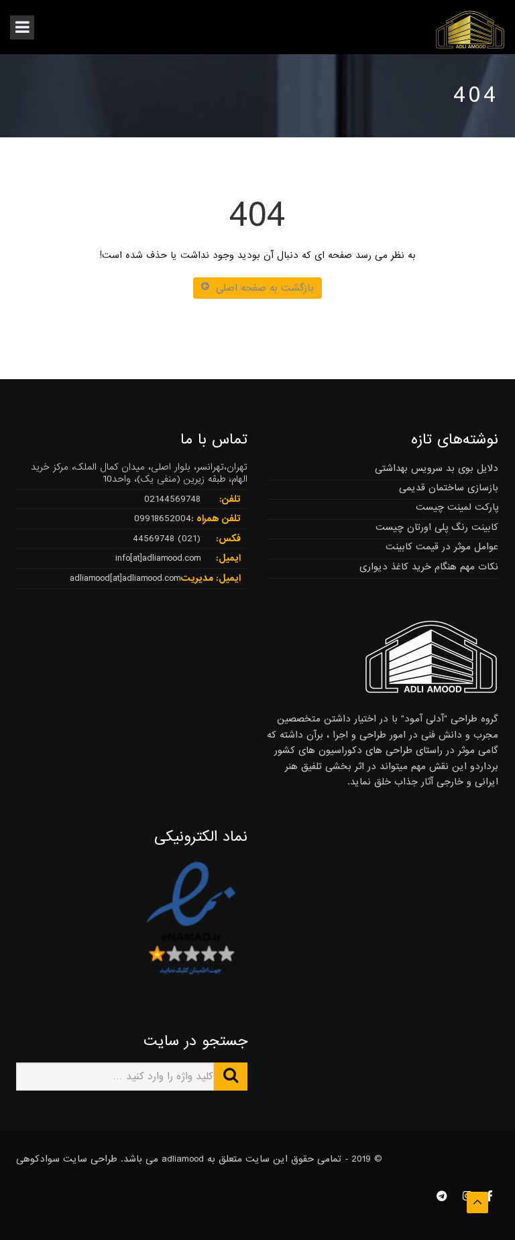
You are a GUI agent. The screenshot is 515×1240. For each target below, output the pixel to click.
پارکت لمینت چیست (457, 507)
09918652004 (162, 518)
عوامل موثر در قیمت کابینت (442, 546)
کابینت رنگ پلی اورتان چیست (437, 527)
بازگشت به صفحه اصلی (265, 288)
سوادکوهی (38, 1159)
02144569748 (172, 499)
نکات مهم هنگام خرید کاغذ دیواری (428, 566)
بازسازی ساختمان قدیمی (448, 487)
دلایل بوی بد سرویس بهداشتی (436, 468)
